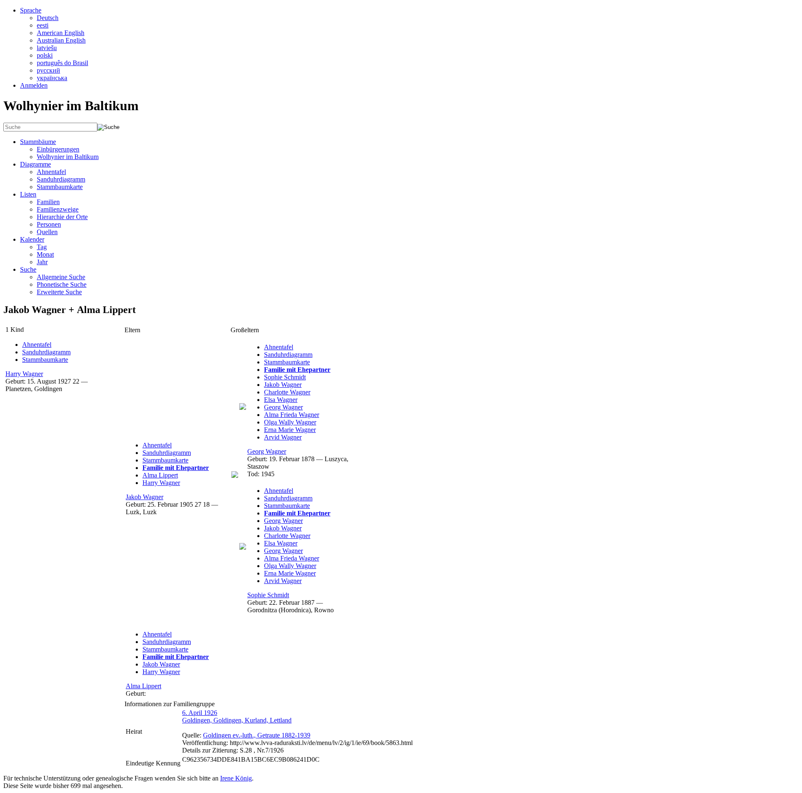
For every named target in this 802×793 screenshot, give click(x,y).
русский (48, 70)
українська (52, 77)
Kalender (32, 239)
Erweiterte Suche (59, 291)
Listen (28, 194)
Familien (48, 201)
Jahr (42, 261)
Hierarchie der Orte (62, 216)
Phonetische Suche (61, 284)
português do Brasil (62, 62)
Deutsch (47, 17)
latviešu (47, 47)
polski (45, 55)
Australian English (61, 40)
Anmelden (34, 85)
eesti (42, 25)
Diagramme (35, 164)
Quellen (47, 231)
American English (60, 32)
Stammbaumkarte (60, 186)
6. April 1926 (199, 712)
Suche (28, 269)
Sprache (30, 10)
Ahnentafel (51, 171)
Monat (45, 254)
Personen (49, 224)
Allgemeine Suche (61, 276)
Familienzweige (58, 209)
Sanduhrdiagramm (61, 179)
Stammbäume (38, 141)
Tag (42, 246)
